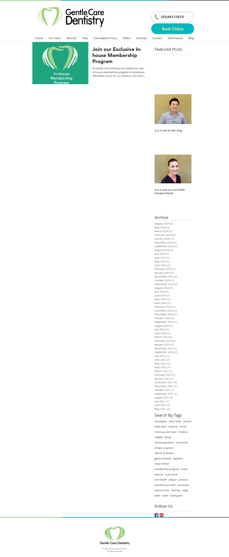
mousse (159, 474)
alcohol (187, 421)
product (183, 479)
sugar (185, 490)
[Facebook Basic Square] (156, 515)
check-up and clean (166, 432)
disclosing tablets (164, 442)
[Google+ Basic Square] (161, 515)
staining (175, 490)
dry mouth (182, 442)
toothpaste (176, 495)
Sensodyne (161, 421)
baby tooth (161, 426)
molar (184, 469)
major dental (162, 463)
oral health (161, 479)
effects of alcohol (164, 453)
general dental (163, 458)
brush (183, 426)
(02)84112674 (172, 16)
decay (168, 437)
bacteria (173, 426)
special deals (162, 490)
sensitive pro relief (165, 485)
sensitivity (183, 485)
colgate (159, 437)
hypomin (178, 458)
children (183, 432)
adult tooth (175, 421)
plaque (173, 479)
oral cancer (171, 474)
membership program (167, 469)
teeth (157, 495)
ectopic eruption (164, 447)
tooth (165, 495)
